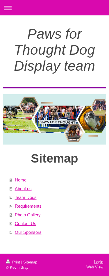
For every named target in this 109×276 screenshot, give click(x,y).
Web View (94, 267)
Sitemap (30, 262)
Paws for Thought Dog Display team (54, 50)
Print (16, 262)
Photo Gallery (28, 214)
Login (98, 262)
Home (20, 179)
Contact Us (25, 223)
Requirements (28, 206)
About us (23, 188)
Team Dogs (26, 197)
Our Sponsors (28, 232)
